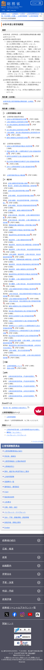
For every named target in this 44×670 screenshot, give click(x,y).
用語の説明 (11, 368)
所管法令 (6, 574)
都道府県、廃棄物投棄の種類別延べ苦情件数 (24, 259)
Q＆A (6, 492)
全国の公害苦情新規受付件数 (16, 119)
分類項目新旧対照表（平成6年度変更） (21, 376)
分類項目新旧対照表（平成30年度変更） (22, 386)
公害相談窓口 (9, 466)
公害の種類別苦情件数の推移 (18, 183)
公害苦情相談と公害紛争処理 (15, 461)
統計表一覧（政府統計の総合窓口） (15, 408)
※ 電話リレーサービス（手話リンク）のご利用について (22, 657)
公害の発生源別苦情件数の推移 (18, 191)
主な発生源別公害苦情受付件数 (17, 130)
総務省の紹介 (9, 540)
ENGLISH (13, 10)
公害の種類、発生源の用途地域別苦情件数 (22, 205)
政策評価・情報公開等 (12, 522)
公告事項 (7, 502)
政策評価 (6, 599)
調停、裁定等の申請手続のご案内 (16, 471)
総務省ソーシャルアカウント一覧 (19, 607)
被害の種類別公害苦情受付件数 (17, 138)
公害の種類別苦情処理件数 (18, 299)
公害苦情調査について (14, 366)
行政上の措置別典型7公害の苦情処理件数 (23, 321)
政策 (4, 557)
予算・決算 (7, 582)
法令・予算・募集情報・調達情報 (16, 517)
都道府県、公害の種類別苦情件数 (20, 240)
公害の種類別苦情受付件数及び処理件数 (22, 289)
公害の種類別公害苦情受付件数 (17, 122)
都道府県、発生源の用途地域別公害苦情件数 (24, 264)
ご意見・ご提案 (5, 10)
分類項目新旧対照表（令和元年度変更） (22, 391)
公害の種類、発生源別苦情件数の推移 (21, 195)
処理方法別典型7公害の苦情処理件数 (21, 316)
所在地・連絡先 (10, 456)
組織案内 (15, 14)
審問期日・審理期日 (11, 487)
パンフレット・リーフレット (16, 435)
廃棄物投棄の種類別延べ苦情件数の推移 (22, 225)
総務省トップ (5, 14)
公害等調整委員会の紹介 (13, 451)
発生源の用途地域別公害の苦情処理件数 (22, 311)
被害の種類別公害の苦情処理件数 (20, 306)
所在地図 (31, 653)
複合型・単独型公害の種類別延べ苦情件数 (22, 186)
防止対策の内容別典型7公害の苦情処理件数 (23, 336)
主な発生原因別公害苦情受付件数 (18, 125)
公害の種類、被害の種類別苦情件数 (20, 210)
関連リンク (7, 623)
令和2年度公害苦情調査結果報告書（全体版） (18, 101)
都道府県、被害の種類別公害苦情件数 (22, 269)
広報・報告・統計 (10, 507)
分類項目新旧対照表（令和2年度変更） (21, 396)
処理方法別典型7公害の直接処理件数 (19, 156)
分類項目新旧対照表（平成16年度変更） (22, 381)
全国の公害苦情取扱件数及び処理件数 (20, 146)
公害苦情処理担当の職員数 (16, 175)
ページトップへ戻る (38, 441)
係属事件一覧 (9, 482)
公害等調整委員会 (33, 14)
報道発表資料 (9, 497)
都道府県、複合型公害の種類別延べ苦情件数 (24, 245)
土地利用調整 (9, 477)
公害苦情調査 (33, 16)
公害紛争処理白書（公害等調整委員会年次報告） (23, 429)
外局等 (22, 14)
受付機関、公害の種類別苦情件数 (20, 279)
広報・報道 (7, 549)
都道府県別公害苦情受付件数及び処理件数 (23, 274)
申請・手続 (7, 591)
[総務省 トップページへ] (12, 4)
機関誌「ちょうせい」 (14, 432)
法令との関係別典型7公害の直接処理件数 (21, 167)
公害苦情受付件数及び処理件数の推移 (22, 230)
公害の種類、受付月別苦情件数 (19, 350)
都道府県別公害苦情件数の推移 (19, 235)
